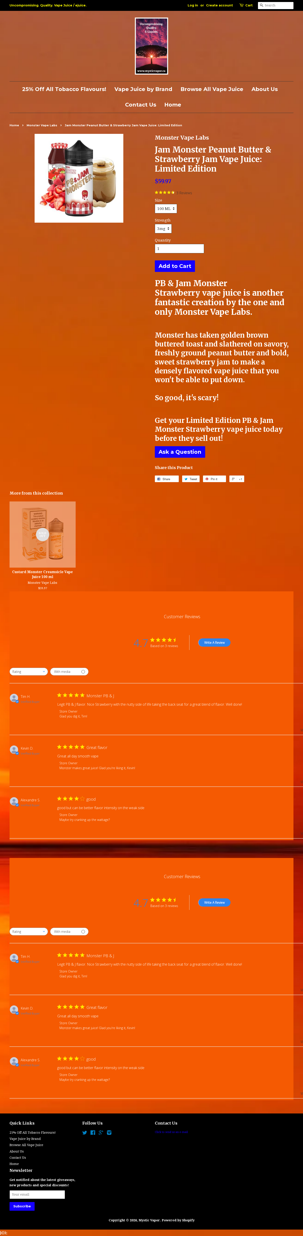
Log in (193, 5)
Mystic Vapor (149, 1220)
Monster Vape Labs (42, 125)
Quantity (163, 240)
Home (172, 104)
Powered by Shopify (178, 1220)
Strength (163, 220)
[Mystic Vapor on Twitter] (84, 1133)
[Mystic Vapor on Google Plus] (101, 1133)
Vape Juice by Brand (143, 89)
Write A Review (214, 642)
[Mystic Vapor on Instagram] (109, 1133)
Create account (219, 5)
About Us (265, 89)
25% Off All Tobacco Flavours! (64, 89)
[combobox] (29, 671)
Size (158, 200)
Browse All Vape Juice (212, 89)
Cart (249, 5)
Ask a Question (180, 452)
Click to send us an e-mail (171, 1132)
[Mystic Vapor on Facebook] (92, 1133)
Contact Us (140, 104)
